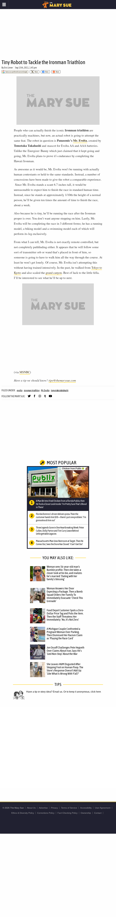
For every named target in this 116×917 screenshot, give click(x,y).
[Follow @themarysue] (29, 397)
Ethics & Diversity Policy (22, 813)
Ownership (86, 813)
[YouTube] (50, 397)
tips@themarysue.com (62, 380)
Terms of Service (69, 808)
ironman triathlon (32, 390)
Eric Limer (8, 67)
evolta (19, 390)
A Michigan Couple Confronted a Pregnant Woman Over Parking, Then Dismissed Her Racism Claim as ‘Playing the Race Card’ (64, 633)
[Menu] (4, 4)
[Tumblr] (45, 397)
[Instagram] (40, 397)
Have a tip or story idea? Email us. (44, 691)
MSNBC (24, 372)
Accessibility (86, 808)
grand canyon (54, 273)
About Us (31, 808)
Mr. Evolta (80, 140)
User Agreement (102, 808)
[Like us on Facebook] (34, 397)
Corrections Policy (45, 813)
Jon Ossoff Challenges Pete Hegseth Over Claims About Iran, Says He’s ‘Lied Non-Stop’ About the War (65, 650)
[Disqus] (58, 747)
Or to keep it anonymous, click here (82, 691)
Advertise (43, 808)
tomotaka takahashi (59, 390)
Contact (98, 813)
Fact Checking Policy (67, 813)
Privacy (54, 808)
